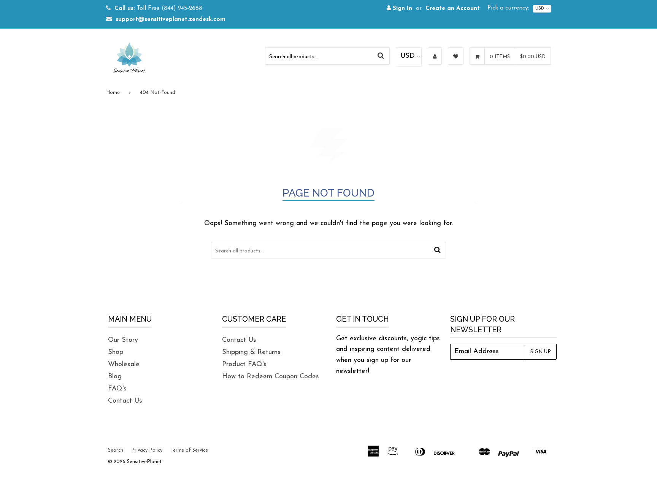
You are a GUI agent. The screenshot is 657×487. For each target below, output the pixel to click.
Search (115, 450)
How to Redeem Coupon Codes (270, 376)
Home (113, 92)
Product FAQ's (244, 364)
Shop (115, 352)
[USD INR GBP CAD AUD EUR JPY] (409, 57)
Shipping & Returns (251, 352)
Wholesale (124, 364)
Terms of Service (189, 450)
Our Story (123, 340)
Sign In (401, 8)
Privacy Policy (146, 450)
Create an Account (452, 8)
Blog (115, 376)
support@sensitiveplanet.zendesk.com (170, 19)
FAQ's (117, 388)
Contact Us (125, 401)
